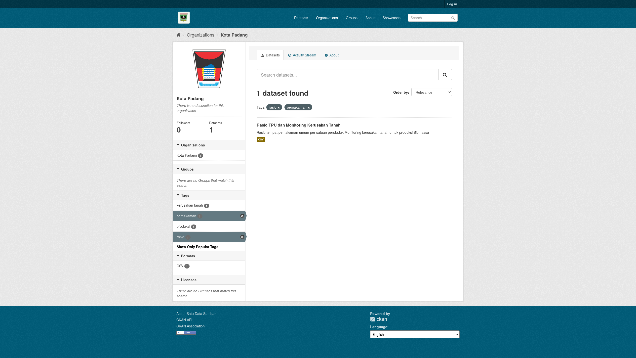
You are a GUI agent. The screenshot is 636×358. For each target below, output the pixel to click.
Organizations (327, 17)
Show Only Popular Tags (197, 246)
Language (378, 326)
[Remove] (279, 107)
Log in (452, 3)
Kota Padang (234, 35)
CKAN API (184, 319)
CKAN (378, 319)
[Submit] (453, 17)
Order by (400, 92)
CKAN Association (190, 325)
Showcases (391, 17)
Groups (352, 17)
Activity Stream (304, 54)
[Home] (178, 34)
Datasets (301, 17)
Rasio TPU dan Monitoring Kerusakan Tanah (299, 125)
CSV (261, 139)
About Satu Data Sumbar (196, 313)
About (370, 17)
